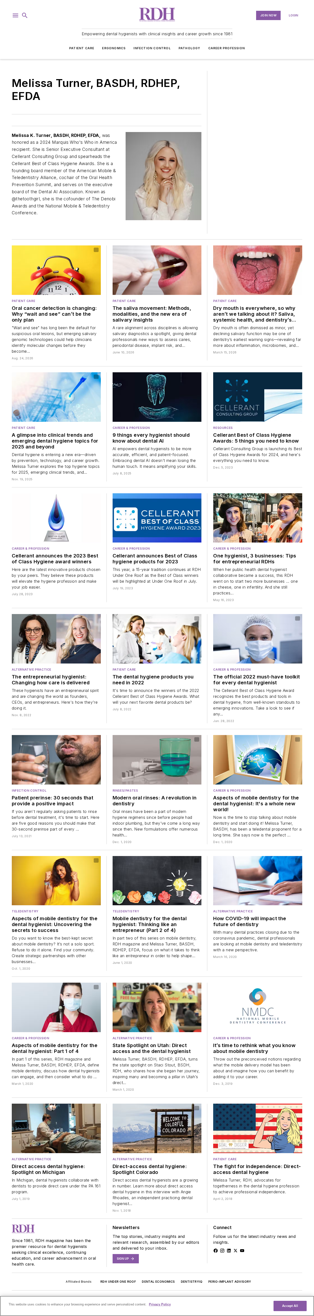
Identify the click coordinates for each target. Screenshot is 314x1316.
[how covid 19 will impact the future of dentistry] (257, 881)
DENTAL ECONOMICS (158, 1281)
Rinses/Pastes (125, 790)
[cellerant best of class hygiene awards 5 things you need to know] (257, 397)
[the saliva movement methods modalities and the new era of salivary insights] (157, 270)
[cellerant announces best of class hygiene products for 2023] (157, 518)
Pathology (189, 48)
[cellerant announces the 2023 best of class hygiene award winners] (56, 518)
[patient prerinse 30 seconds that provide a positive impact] (56, 760)
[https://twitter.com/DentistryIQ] (235, 1250)
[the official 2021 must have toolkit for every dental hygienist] (257, 639)
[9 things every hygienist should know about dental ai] (157, 397)
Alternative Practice (31, 669)
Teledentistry (25, 911)
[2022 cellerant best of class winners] (157, 639)
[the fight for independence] (257, 1128)
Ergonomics (114, 48)
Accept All (290, 1306)
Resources (223, 428)
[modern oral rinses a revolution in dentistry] (157, 760)
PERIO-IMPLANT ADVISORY (229, 1281)
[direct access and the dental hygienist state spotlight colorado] (157, 1128)
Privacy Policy (160, 1304)
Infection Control (151, 48)
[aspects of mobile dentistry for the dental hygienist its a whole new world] (257, 760)
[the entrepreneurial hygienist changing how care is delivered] (56, 639)
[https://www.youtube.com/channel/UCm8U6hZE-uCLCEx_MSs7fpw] (242, 1250)
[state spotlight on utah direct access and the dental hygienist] (157, 1007)
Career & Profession (131, 428)
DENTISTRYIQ (191, 1281)
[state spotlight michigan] (56, 1128)
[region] (157, 1306)
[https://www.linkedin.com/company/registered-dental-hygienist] (228, 1250)
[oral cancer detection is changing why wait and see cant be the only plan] (56, 270)
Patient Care (81, 48)
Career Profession (226, 48)
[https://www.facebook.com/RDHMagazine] (215, 1250)
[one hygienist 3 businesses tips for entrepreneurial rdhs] (257, 518)
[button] (15, 15)
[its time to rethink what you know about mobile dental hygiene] (257, 1007)
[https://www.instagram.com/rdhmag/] (222, 1250)
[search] (24, 15)
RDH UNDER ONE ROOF (118, 1281)
